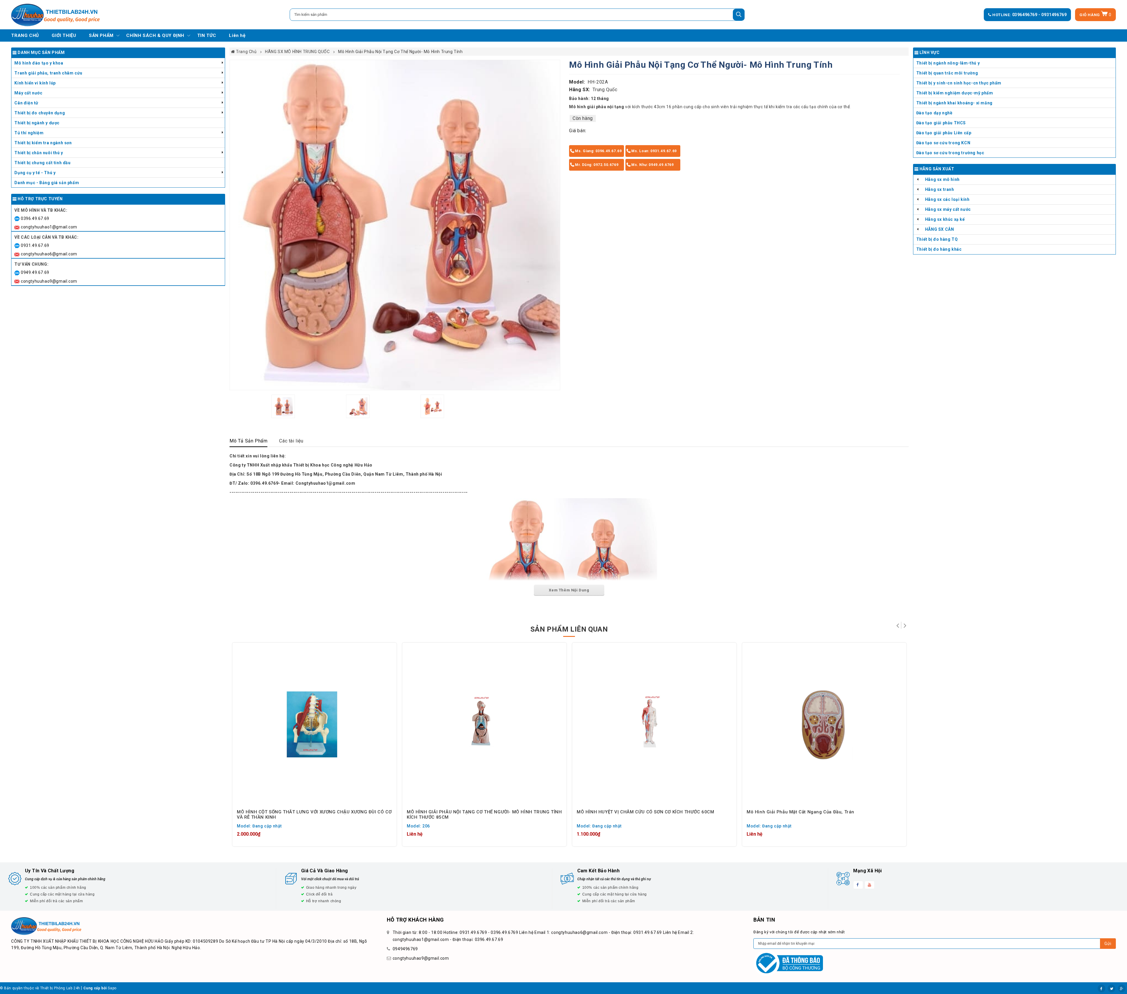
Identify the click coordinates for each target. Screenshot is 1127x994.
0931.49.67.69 (35, 245)
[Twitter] (1111, 988)
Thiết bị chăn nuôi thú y (38, 152)
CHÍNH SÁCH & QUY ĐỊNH (155, 35)
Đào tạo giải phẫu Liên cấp (943, 132)
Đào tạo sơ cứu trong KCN (943, 142)
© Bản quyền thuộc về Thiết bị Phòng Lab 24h (40, 988)
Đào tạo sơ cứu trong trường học (950, 152)
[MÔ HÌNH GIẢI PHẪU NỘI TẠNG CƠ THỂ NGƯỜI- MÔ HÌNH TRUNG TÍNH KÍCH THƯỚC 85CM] (484, 725)
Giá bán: (577, 130)
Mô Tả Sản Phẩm (248, 441)
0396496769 (1025, 14)
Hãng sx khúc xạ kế (945, 219)
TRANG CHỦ (25, 35)
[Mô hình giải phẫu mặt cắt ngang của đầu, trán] (824, 725)
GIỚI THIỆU (64, 35)
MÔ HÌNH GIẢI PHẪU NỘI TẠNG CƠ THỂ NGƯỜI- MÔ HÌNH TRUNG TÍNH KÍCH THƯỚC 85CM (484, 814)
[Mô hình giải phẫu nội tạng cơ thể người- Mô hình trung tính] (395, 225)
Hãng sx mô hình (942, 179)
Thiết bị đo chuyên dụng (39, 113)
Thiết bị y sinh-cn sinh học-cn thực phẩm (958, 83)
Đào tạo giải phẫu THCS (941, 123)
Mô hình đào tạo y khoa (38, 63)
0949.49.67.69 (35, 272)
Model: (577, 82)
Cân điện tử (26, 103)
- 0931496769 (1052, 14)
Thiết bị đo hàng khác (939, 249)
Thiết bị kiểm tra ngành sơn (43, 142)
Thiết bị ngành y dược (37, 123)
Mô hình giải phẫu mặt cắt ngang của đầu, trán (800, 812)
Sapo (112, 988)
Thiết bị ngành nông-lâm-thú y (948, 63)
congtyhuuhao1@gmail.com (49, 227)
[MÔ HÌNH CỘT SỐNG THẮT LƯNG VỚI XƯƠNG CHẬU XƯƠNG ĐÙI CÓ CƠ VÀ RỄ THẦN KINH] (314, 725)
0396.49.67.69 (35, 218)
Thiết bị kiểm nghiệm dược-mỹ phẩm (954, 93)
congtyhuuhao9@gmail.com (49, 281)
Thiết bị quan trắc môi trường (947, 73)
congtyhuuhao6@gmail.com (49, 254)
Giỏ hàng (1095, 15)
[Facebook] (1101, 988)
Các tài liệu (291, 441)
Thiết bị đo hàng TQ (937, 239)
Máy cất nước (28, 93)
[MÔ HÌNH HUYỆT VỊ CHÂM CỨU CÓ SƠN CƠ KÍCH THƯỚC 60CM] (654, 725)
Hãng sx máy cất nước (948, 209)
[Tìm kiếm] (739, 15)
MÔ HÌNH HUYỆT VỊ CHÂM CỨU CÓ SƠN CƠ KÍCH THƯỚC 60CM (645, 812)
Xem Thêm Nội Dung (569, 590)
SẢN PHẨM (101, 35)
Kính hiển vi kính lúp (35, 83)
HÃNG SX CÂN (939, 229)
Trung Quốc (605, 89)
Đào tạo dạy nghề (934, 113)
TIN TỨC (206, 35)
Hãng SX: (579, 89)
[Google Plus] (1122, 988)
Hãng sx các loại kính (947, 199)
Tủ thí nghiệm (28, 132)
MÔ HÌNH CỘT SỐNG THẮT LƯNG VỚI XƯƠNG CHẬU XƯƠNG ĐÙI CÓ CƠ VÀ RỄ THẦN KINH (314, 814)
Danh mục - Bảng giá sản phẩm (46, 182)
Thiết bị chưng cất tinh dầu (42, 162)
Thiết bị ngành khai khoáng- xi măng (954, 103)
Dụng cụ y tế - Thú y (34, 172)
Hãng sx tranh (939, 189)
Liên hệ (237, 35)
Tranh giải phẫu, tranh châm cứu (48, 73)
